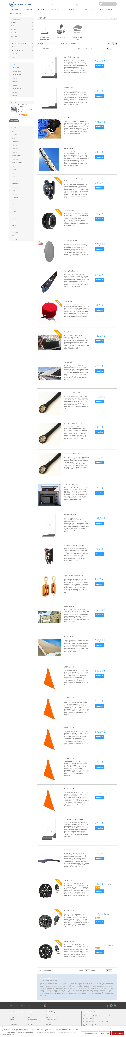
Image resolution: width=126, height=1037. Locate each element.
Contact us (30, 1015)
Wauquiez (15, 232)
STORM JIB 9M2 (69, 789)
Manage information (51, 1022)
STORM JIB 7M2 (69, 758)
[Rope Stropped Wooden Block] (49, 586)
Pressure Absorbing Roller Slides (74, 545)
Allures (14, 131)
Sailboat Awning (69, 362)
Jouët (13, 201)
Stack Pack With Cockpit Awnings (74, 819)
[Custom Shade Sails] (77, 29)
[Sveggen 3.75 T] (49, 952)
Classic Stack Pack (70, 515)
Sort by (39, 43)
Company (15, 81)
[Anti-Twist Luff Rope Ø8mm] (49, 403)
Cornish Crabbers (17, 162)
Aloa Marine (15, 134)
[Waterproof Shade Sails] (49, 495)
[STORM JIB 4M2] (49, 677)
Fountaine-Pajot (16, 180)
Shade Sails (14, 54)
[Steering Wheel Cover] (49, 251)
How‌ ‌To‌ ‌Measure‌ (106, 9)
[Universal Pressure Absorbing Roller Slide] (49, 189)
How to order (15, 67)
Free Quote (16, 9)
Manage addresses (51, 1019)
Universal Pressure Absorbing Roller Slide (75, 180)
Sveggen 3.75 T (69, 941)
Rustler (14, 229)
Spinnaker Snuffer (69, 118)
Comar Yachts (16, 155)
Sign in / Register (52, 1012)
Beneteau (15, 148)
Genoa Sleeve (68, 148)
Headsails (42, 9)
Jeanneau (15, 197)
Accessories (89, 9)
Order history (49, 1015)
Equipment (15, 47)
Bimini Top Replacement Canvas (74, 850)
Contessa (15, 159)
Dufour (14, 169)
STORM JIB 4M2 (69, 667)
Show (62, 43)
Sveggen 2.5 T (68, 880)
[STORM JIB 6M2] (49, 738)
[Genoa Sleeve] (49, 159)
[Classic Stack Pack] (49, 525)
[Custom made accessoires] (44, 29)
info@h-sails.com (94, 1025)
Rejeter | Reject (105, 1033)
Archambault (15, 141)
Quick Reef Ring (69, 210)
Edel (13, 173)
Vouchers (48, 1024)
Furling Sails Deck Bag (71, 271)
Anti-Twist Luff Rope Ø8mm (73, 393)
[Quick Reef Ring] (49, 220)
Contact (14, 95)
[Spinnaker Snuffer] (49, 128)
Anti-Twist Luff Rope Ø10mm (73, 423)
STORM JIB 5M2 (69, 697)
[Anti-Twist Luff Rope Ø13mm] (49, 464)
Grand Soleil (15, 183)
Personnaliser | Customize (90, 1033)
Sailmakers (30, 1024)
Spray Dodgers (68, 332)
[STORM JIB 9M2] (49, 799)
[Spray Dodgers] (49, 342)
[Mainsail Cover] (49, 98)
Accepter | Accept (118, 1033)
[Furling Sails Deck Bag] (49, 281)
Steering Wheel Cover (71, 240)
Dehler (14, 166)
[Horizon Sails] (26, 4)
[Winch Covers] (49, 312)
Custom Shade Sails (17, 50)
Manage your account (51, 1017)
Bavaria (14, 145)
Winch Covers (68, 301)
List (116, 44)
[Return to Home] (11, 14)
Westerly (14, 236)
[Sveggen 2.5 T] (49, 891)
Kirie (13, 208)
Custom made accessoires (19, 43)
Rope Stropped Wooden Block (73, 575)
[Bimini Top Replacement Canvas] (49, 860)
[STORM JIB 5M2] (49, 708)
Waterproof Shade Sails (71, 484)
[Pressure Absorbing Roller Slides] (49, 556)
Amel (13, 138)
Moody (14, 215)
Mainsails (29, 9)
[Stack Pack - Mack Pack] (49, 67)
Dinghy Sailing (14, 36)
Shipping (14, 78)
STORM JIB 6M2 (69, 728)
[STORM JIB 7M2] (49, 769)
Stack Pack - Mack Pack (71, 57)
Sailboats (14, 92)
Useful (13, 64)
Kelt (13, 204)
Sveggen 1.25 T (69, 911)
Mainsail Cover (68, 87)
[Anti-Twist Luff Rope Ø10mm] (49, 434)
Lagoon (14, 211)
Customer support (17, 71)
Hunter (14, 194)
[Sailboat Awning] (49, 373)
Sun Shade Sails (69, 606)
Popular (13, 57)
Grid (113, 44)
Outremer (14, 222)
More (41, 997)
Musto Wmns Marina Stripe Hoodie (24, 105)
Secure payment (16, 88)
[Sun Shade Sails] (49, 616)
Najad (13, 218)
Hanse (14, 190)
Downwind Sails (57, 9)
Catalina (14, 152)
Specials (14, 102)
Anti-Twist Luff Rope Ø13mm (73, 454)
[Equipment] (61, 29)
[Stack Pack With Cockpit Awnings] (49, 830)
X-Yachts (14, 239)
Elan (13, 176)
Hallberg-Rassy (16, 187)
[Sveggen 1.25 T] (49, 921)
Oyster (14, 225)
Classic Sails (74, 9)
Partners (14, 85)
